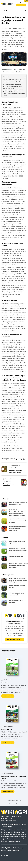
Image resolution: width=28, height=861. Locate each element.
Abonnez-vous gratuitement (14, 639)
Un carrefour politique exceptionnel (12, 79)
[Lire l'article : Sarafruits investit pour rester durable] (4, 587)
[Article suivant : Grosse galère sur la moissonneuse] (24, 482)
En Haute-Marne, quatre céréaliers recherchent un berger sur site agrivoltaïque (18, 565)
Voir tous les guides (13, 803)
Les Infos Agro (14, 824)
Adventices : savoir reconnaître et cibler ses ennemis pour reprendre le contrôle (18, 520)
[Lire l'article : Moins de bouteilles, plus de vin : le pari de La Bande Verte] (4, 504)
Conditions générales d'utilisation (11, 850)
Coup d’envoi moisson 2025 (16, 556)
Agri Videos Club (13, 468)
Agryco (10, 826)
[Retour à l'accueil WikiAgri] (14, 812)
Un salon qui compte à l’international (12, 84)
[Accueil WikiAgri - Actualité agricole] (7, 4)
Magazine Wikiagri (16, 816)
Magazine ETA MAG (7, 818)
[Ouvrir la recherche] (22, 10)
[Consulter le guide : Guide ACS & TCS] (12, 713)
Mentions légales (17, 848)
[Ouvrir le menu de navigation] (25, 10)
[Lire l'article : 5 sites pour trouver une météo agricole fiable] (4, 543)
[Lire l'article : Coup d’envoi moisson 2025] (4, 558)
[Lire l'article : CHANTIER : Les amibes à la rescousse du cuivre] (4, 595)
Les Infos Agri (5, 824)
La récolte (4, 826)
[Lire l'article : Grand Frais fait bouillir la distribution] (4, 602)
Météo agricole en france (8, 820)
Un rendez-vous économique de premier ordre (13, 81)
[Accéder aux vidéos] (20, 2)
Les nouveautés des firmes (16, 71)
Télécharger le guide (8, 696)
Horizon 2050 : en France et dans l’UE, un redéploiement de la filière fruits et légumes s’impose (18, 580)
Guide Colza (5, 683)
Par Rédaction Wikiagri (6, 69)
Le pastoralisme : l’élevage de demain (13, 86)
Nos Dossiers (4, 816)
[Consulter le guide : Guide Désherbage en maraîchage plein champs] (12, 759)
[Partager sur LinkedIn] (23, 459)
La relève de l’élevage (9, 88)
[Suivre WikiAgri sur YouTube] (6, 10)
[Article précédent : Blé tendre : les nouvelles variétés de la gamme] (4, 469)
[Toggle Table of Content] (23, 77)
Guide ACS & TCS (6, 729)
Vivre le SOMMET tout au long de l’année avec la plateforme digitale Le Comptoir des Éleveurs (14, 93)
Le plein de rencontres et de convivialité (13, 90)
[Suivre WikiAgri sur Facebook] (2, 10)
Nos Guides (22, 824)
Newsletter (20, 5)
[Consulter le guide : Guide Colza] (12, 666)
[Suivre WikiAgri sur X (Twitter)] (4, 10)
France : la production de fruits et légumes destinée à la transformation (17, 528)
